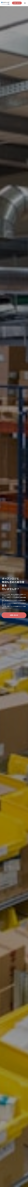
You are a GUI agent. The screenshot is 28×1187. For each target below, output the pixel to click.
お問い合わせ (17, 3)
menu (25, 3)
